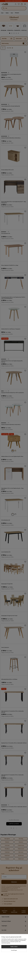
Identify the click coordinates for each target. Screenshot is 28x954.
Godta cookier (14, 946)
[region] (14, 944)
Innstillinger (14, 950)
